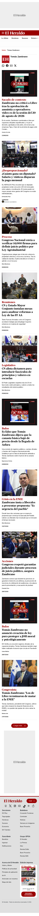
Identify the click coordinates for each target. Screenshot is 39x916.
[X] (10, 806)
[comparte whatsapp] (3, 65)
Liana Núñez (5, 651)
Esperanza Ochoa (7, 461)
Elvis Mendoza (6, 264)
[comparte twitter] (15, 65)
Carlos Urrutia (6, 132)
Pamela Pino (5, 588)
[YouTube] (19, 806)
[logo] (13, 800)
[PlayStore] (28, 806)
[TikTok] (24, 806)
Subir (30, 801)
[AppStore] (33, 806)
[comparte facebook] (7, 65)
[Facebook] (5, 806)
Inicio (4, 50)
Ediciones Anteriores (28, 894)
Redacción (5, 713)
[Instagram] (15, 806)
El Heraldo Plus (6, 196)
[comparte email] (11, 65)
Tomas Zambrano (13, 50)
